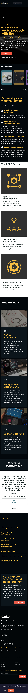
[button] (25, 3)
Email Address (5, 673)
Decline (4, 690)
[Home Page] (4, 3)
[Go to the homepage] (5, 616)
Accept (11, 690)
